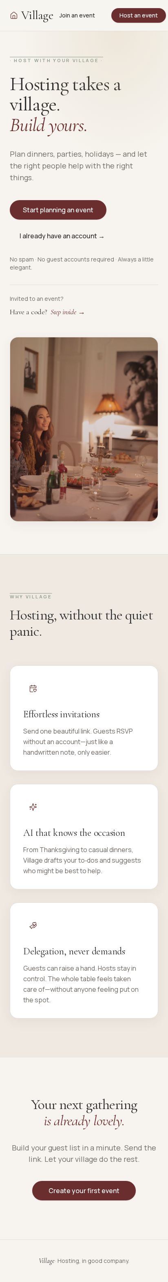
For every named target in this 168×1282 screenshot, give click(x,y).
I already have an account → (62, 235)
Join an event (77, 15)
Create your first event (84, 1190)
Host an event (138, 15)
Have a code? (47, 311)
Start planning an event (58, 209)
